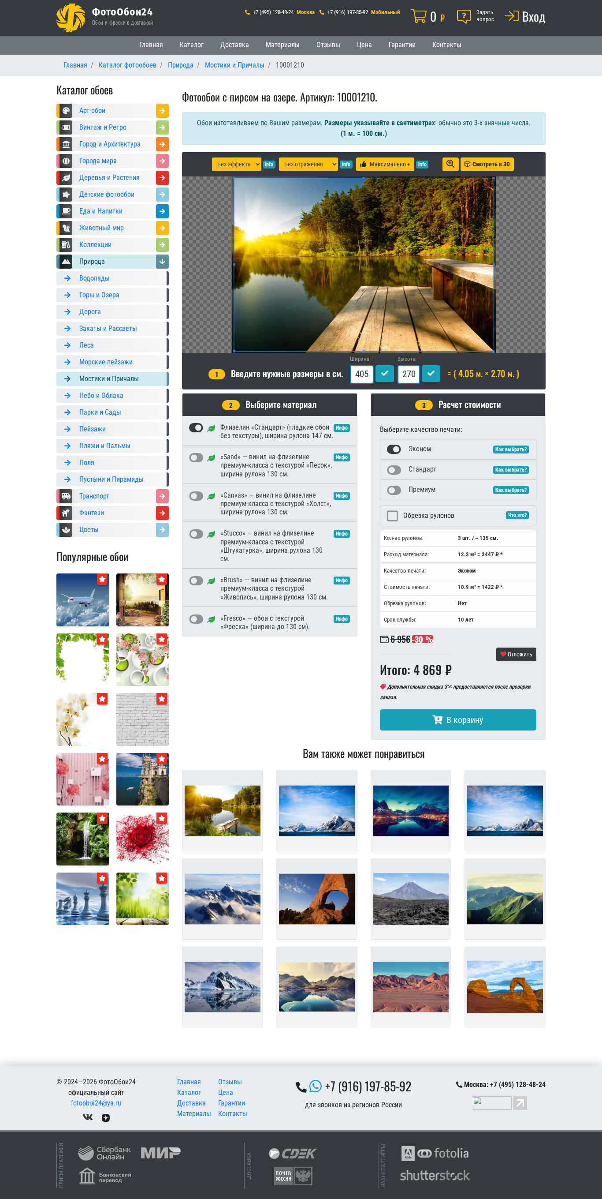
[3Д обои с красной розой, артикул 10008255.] (142, 838)
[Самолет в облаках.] (82, 599)
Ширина (359, 359)
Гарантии (402, 45)
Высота (407, 359)
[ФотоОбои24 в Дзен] (106, 1117)
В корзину (464, 720)
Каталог (192, 45)
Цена (364, 45)
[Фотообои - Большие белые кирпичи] (142, 719)
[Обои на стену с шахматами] (82, 898)
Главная (151, 45)
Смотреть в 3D (491, 164)
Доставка (234, 45)
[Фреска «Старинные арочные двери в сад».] (142, 599)
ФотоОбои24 (122, 11)
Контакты (446, 45)
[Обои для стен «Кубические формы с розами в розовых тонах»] (82, 779)
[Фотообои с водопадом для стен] (82, 838)
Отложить (519, 654)
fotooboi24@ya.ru (96, 1103)
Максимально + (390, 164)
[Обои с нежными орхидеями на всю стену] (82, 719)
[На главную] (70, 18)
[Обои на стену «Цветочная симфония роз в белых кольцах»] (142, 659)
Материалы (283, 45)
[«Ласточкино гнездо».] (142, 779)
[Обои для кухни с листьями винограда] (82, 659)
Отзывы (328, 45)
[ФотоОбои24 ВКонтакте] (87, 1117)
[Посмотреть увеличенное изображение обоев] (450, 164)
